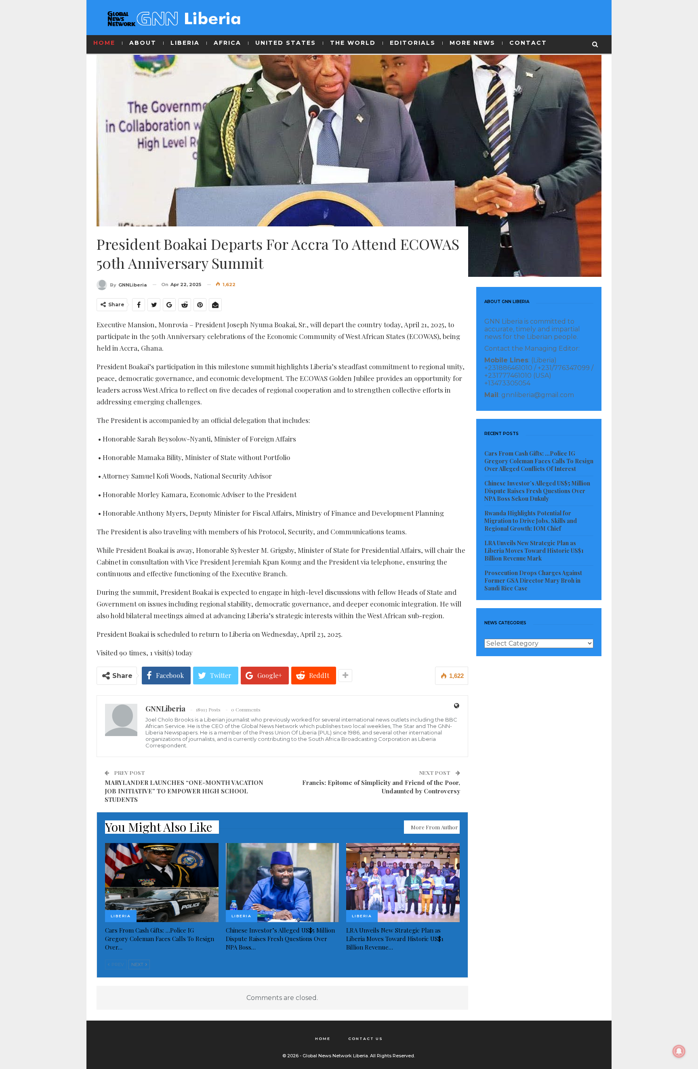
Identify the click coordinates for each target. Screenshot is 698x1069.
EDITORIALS (412, 42)
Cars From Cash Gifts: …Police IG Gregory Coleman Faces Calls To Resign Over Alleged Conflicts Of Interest (538, 461)
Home (322, 1038)
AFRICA (227, 42)
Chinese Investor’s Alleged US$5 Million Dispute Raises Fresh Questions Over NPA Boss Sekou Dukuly (537, 490)
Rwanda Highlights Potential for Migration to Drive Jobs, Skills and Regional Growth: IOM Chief (530, 520)
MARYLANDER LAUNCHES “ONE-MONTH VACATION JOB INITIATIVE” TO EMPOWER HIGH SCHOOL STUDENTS (184, 790)
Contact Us (365, 1038)
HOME (104, 42)
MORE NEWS (472, 42)
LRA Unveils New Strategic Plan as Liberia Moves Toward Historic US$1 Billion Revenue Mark (534, 550)
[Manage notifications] (679, 1051)
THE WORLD (353, 42)
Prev (117, 964)
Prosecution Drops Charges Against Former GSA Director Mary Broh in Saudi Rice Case (533, 580)
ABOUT (142, 42)
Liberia (121, 916)
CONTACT (528, 42)
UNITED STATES (285, 42)
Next (138, 964)
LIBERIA (185, 42)
